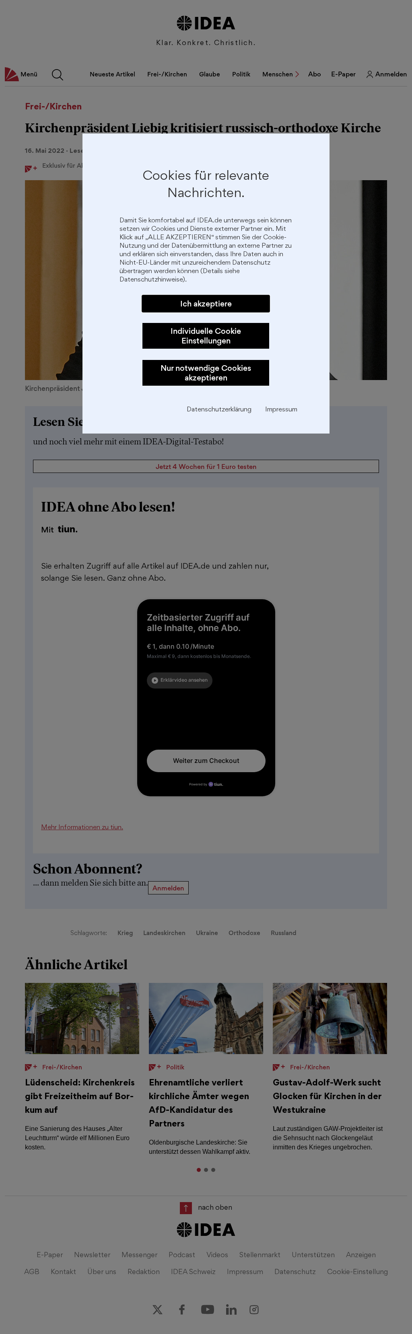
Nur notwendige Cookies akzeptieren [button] (206, 372)
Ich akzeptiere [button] (206, 303)
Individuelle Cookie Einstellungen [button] (206, 335)
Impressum (281, 410)
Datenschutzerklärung (219, 410)
